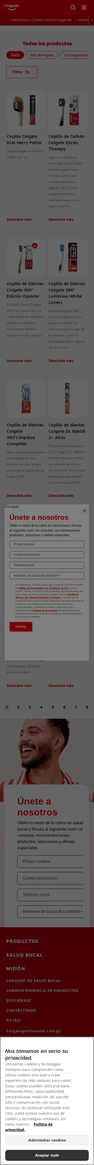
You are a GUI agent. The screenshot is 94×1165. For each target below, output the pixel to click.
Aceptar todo (47, 1155)
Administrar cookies (47, 1140)
